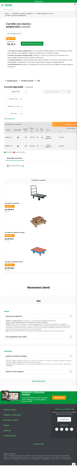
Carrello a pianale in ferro (14, 262)
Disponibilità (17, 130)
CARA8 (7, 137)
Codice (8, 130)
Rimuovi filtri (10, 118)
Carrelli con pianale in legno (15, 232)
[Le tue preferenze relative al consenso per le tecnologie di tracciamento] (73, 464)
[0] (75, 6)
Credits (5, 460)
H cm (37, 129)
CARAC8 (7, 146)
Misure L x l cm (32, 129)
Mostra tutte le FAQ (38, 381)
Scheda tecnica (12, 80)
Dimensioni (16, 91)
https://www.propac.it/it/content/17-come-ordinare (29, 322)
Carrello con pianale (12, 203)
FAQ (38, 80)
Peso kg (41, 129)
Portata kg (25, 129)
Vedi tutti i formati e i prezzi (32, 43)
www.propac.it (18, 321)
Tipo (47, 130)
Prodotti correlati (27, 80)
